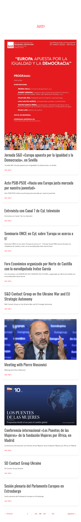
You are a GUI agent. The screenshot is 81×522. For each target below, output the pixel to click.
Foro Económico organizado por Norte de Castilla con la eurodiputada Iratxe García (38, 266)
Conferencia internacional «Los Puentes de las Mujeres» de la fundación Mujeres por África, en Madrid (37, 435)
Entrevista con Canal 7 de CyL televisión (32, 210)
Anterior (9, 514)
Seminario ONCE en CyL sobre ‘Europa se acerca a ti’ (38, 235)
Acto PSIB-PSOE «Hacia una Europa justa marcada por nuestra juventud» (38, 185)
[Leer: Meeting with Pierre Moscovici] (40, 339)
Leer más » (8, 170)
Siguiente (72, 514)
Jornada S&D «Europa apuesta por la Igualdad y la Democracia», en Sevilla (38, 157)
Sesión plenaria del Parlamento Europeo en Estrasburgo (34, 488)
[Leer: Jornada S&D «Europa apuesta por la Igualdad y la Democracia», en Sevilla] (40, 95)
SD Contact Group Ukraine (22, 463)
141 (36, 514)
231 (53, 514)
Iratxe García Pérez (40, 3)
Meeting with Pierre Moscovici (25, 364)
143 (44, 514)
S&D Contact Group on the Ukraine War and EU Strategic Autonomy (37, 296)
